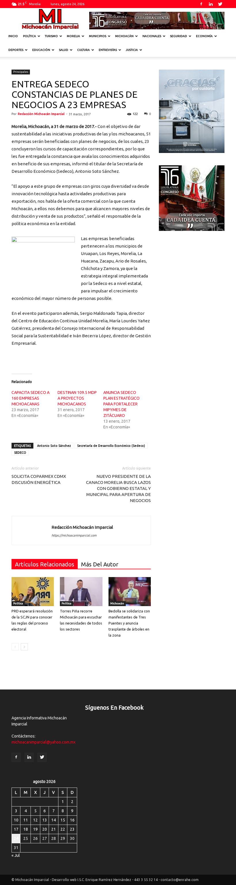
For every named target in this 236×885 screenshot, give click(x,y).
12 (35, 820)
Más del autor (99, 564)
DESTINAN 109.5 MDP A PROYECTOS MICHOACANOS (77, 398)
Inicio (13, 36)
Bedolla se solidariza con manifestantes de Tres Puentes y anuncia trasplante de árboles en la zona (129, 623)
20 (44, 829)
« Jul (16, 855)
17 (16, 829)
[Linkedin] (210, 4)
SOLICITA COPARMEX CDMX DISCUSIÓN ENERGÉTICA (39, 479)
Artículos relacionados (44, 564)
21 (53, 829)
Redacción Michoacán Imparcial (41, 114)
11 (25, 820)
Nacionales (151, 36)
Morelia (73, 36)
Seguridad (178, 36)
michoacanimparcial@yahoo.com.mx (43, 742)
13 (44, 820)
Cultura (83, 49)
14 (53, 820)
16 (72, 820)
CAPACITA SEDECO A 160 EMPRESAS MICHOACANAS (31, 398)
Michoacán (124, 36)
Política (29, 36)
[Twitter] (220, 4)
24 (16, 838)
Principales (20, 71)
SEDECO (20, 452)
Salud (63, 49)
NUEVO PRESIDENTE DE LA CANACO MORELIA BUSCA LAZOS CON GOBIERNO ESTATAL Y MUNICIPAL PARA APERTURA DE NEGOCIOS (118, 488)
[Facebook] (201, 4)
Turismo (51, 36)
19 (35, 829)
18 (25, 829)
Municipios (97, 36)
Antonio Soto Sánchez (54, 445)
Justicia (132, 49)
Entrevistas (108, 49)
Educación (41, 49)
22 (62, 829)
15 (62, 820)
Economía (204, 36)
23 (72, 829)
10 (16, 820)
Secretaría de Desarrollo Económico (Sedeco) (111, 445)
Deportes (15, 49)
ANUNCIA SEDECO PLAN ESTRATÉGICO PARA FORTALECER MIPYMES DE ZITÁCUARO (121, 404)
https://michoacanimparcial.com (74, 535)
